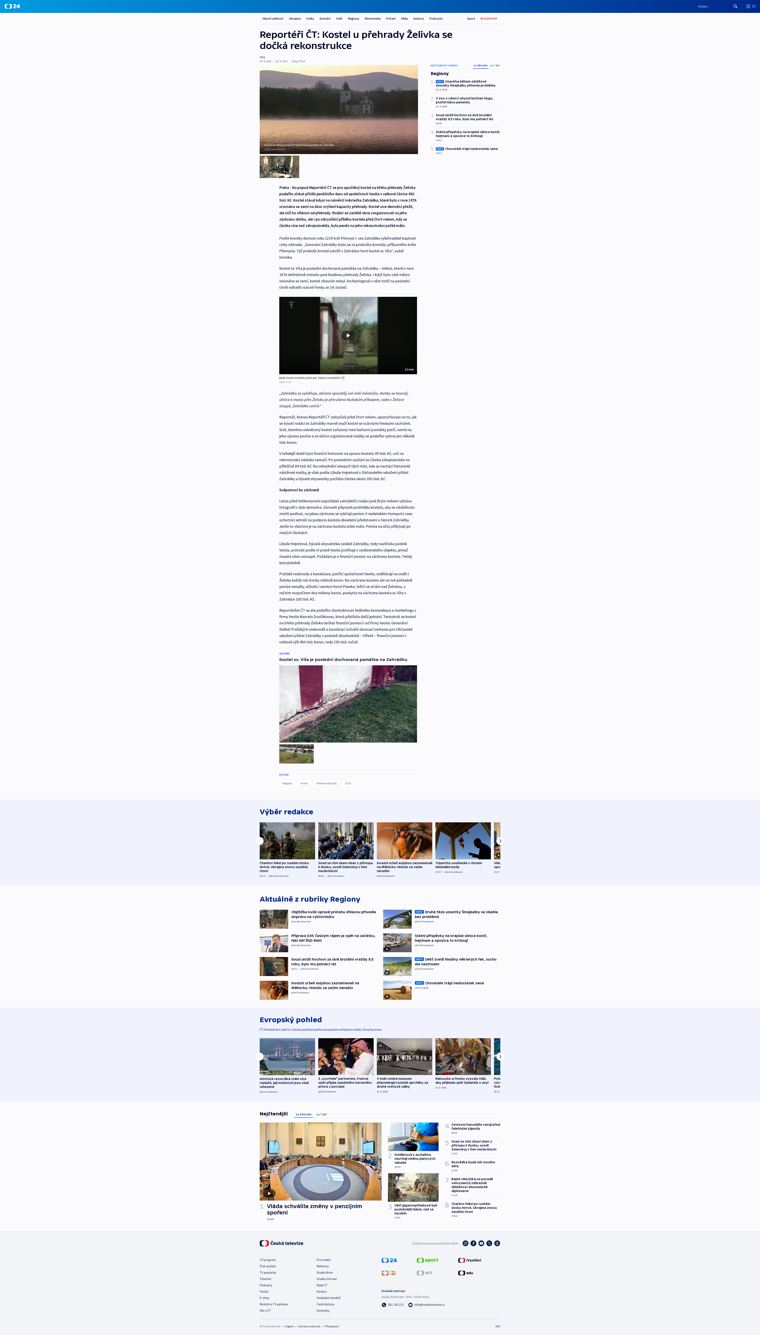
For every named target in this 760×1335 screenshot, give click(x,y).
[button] (348, 335)
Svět (339, 18)
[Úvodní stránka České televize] (282, 1243)
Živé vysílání (268, 1266)
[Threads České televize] (497, 1243)
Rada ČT (322, 1285)
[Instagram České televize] (465, 1243)
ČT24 (348, 783)
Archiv (304, 783)
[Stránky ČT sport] (427, 1260)
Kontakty (323, 1310)
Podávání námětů (328, 1298)
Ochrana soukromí (309, 1326)
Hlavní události (272, 18)
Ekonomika (373, 18)
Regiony (353, 18)
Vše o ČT (265, 1310)
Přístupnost (332, 1326)
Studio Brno (325, 1272)
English (289, 1326)
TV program (268, 1260)
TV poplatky (268, 1272)
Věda (404, 18)
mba (262, 57)
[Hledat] (735, 6)
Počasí (390, 18)
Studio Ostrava (327, 1279)
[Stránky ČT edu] (465, 1273)
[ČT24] (12, 6)
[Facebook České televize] (473, 1243)
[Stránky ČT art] (424, 1273)
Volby (310, 18)
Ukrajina (295, 18)
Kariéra (322, 1291)
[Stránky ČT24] (389, 1260)
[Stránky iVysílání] (469, 1260)
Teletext (265, 1279)
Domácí (325, 18)
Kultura (418, 18)
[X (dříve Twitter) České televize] (489, 1243)
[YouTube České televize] (481, 1243)
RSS (498, 1326)
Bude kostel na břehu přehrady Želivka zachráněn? (310, 378)
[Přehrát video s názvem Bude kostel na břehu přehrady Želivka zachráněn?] (348, 335)
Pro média (324, 1260)
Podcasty (436, 18)
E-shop (264, 1298)
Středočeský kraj (326, 783)
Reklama (323, 1266)
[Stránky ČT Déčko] (389, 1273)
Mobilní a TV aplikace (274, 1304)
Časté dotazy (325, 1304)
